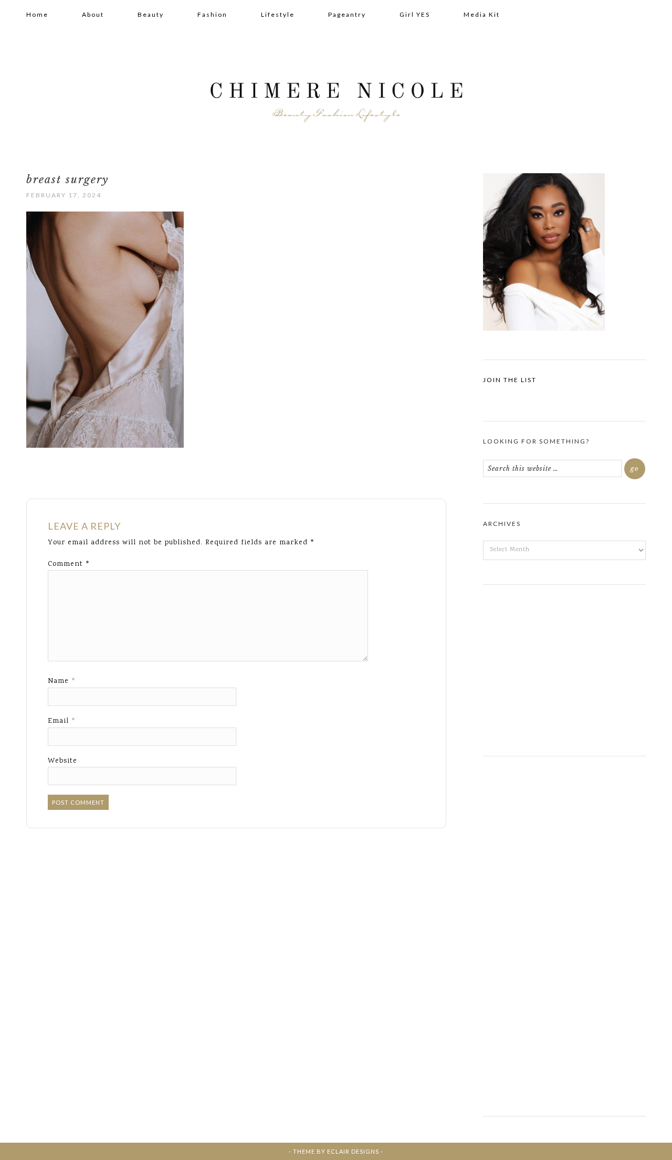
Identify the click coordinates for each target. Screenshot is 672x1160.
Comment (69, 564)
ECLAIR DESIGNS (353, 1151)
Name (62, 681)
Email (62, 721)
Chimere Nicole (336, 95)
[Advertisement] (564, 666)
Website (62, 761)
